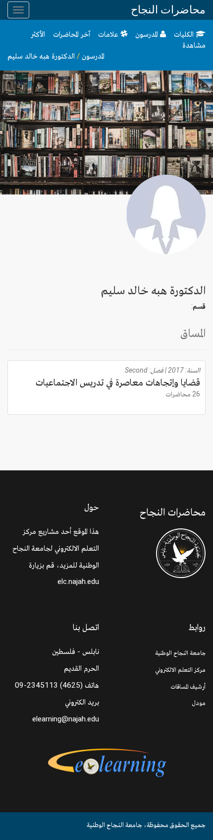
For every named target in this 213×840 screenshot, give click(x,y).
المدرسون (147, 34)
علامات (109, 34)
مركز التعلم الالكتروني (180, 669)
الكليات (185, 34)
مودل (199, 703)
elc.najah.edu (78, 581)
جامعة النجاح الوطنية (180, 652)
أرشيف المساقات (188, 686)
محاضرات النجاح (168, 9)
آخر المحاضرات (71, 34)
